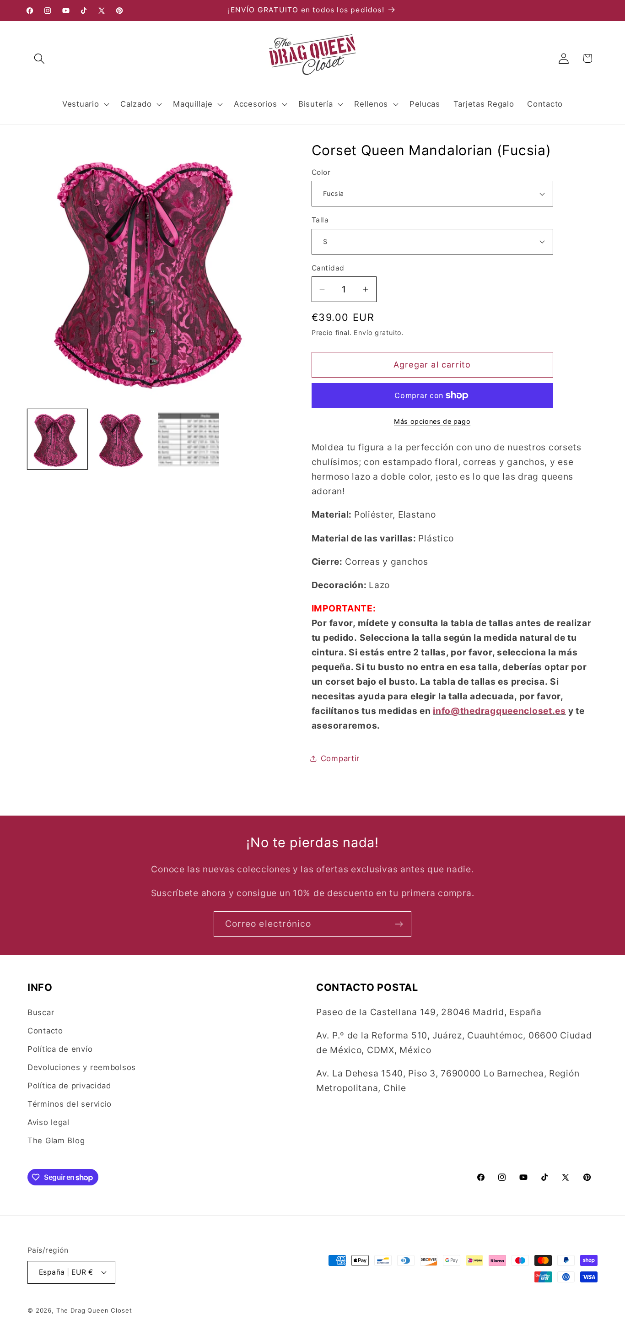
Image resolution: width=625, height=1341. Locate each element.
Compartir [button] (340, 758)
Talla (320, 220)
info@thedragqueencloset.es (499, 710)
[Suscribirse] (399, 924)
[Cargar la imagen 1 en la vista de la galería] (57, 439)
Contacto (45, 1030)
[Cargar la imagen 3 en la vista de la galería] (188, 439)
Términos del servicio (69, 1103)
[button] (39, 58)
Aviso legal (48, 1122)
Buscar (40, 1012)
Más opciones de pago (432, 421)
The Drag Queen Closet (94, 1310)
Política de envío (59, 1049)
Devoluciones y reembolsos (81, 1067)
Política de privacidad (69, 1085)
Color (321, 172)
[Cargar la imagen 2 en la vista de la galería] (123, 439)
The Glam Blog (56, 1140)
